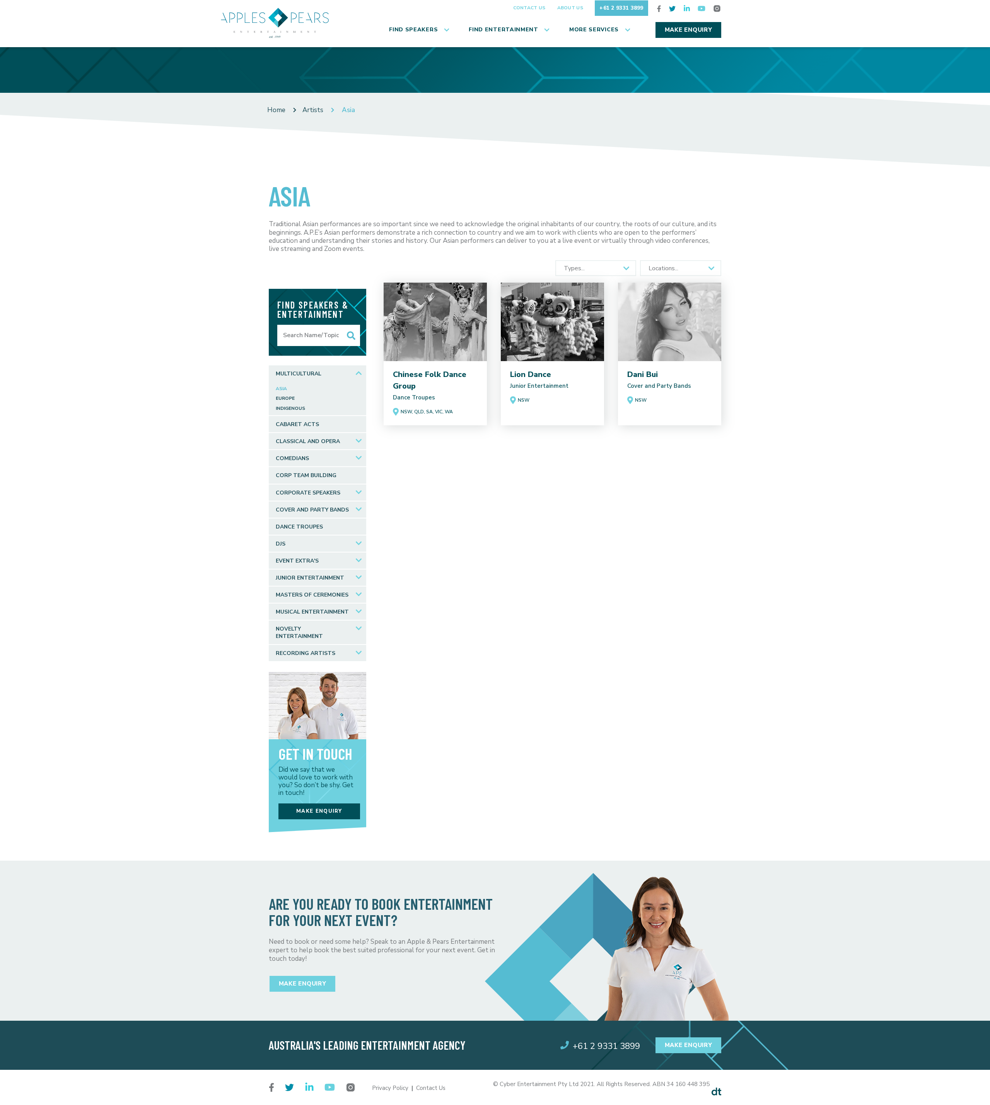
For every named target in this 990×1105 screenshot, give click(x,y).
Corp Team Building (306, 475)
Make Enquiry (688, 30)
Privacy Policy (390, 1088)
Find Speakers (413, 29)
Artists (312, 110)
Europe (285, 398)
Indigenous (290, 408)
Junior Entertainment (310, 577)
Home (276, 110)
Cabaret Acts (297, 424)
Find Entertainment (503, 29)
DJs (280, 543)
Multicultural (298, 373)
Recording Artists (305, 653)
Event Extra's (297, 560)
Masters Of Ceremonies (312, 595)
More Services (594, 29)
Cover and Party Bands (312, 509)
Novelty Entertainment (299, 632)
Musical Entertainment (312, 612)
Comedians (292, 458)
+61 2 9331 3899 (621, 8)
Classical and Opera (308, 441)
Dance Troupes (299, 526)
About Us (570, 8)
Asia (281, 389)
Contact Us (529, 8)
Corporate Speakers (308, 492)
